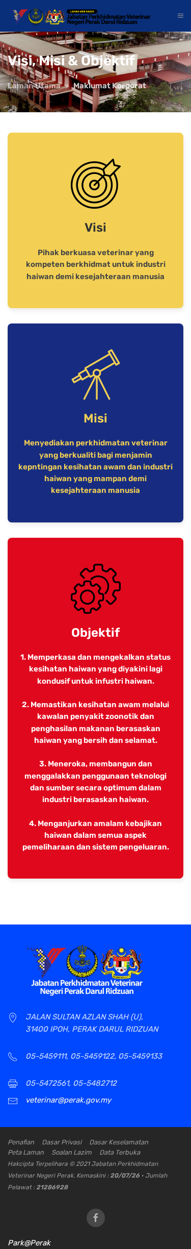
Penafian (21, 1142)
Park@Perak (29, 1242)
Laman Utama (34, 85)
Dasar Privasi (61, 1142)
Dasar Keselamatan (118, 1142)
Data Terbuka (119, 1152)
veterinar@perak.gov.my (68, 1100)
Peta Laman (26, 1152)
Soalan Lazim (71, 1152)
